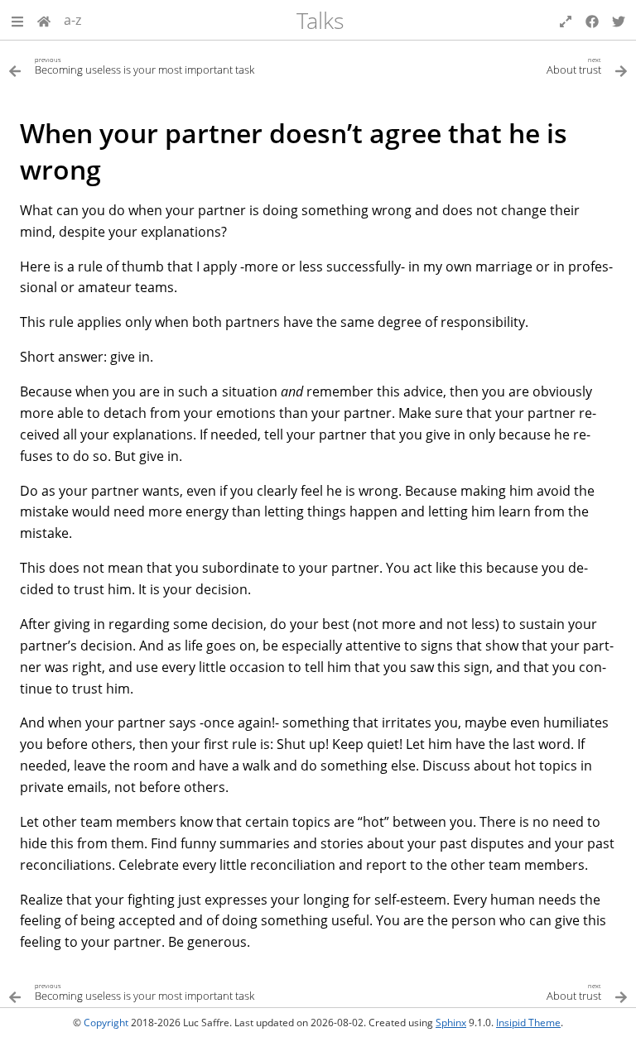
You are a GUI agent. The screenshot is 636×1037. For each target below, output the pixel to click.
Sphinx (451, 1022)
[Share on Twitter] (618, 20)
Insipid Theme (528, 1022)
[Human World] (44, 20)
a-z (72, 20)
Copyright (106, 1022)
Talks (320, 20)
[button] (17, 20)
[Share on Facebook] (592, 20)
